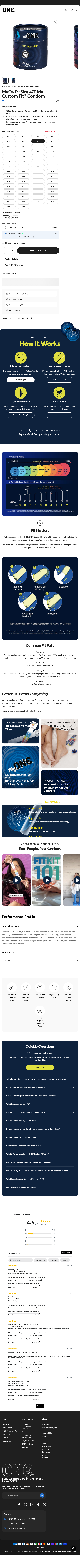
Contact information (48, 1551)
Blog (23, 1432)
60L (52, 186)
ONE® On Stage (27, 1444)
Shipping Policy (22, 294)
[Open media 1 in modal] (55, 22)
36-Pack (15, 217)
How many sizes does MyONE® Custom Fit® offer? (26, 1087)
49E (23, 146)
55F (38, 166)
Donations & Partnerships (27, 1436)
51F (52, 151)
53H (52, 161)
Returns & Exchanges (46, 1451)
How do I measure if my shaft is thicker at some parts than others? (33, 1129)
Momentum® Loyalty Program (49, 1429)
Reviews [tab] (14, 1253)
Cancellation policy (60, 1551)
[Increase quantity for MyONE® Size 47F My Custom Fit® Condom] (12, 250)
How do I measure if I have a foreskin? (21, 1137)
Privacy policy (17, 1551)
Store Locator (47, 1446)
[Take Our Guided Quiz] (20, 358)
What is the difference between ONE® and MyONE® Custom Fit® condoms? (36, 1079)
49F (38, 146)
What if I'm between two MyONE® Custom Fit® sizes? (27, 1154)
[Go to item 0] (5, 80)
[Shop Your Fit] (59, 393)
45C (8, 136)
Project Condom (28, 1441)
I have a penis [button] (12, 1280)
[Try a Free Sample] (20, 393)
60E (23, 181)
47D (8, 141)
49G (52, 146)
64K (23, 196)
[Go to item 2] (13, 80)
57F (8, 176)
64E (8, 191)
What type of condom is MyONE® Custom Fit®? (25, 1179)
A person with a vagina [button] (36, 1280)
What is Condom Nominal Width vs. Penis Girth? (25, 1112)
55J (23, 171)
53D (52, 156)
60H (8, 186)
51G (9, 156)
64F (23, 191)
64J (8, 196)
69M (23, 207)
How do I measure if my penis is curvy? (21, 1120)
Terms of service (26, 1551)
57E (52, 171)
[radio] (6, 227)
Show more (40, 1406)
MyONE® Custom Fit (9, 1431)
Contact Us (46, 1440)
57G (23, 176)
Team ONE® (26, 1447)
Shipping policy (36, 1551)
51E (38, 151)
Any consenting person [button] (51, 1308)
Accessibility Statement (46, 1456)
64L (38, 196)
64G (38, 191)
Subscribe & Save (14, 234)
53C (38, 156)
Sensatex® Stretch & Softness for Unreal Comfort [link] (56, 787)
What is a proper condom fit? (18, 1104)
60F (38, 181)
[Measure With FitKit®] (59, 358)
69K (52, 202)
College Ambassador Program (26, 1426)
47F (38, 141)
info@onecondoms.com (17, 1528)
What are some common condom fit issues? (23, 1145)
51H (23, 156)
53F (23, 161)
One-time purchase (15, 227)
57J (52, 176)
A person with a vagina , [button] (36, 1308)
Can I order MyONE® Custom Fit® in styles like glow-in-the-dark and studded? (37, 1170)
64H (52, 191)
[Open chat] (73, 1548)
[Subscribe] (42, 1495)
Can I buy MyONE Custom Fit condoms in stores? (25, 1187)
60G (52, 181)
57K (8, 181)
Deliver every (12, 237)
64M (52, 196)
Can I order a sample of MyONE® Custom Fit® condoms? (28, 1162)
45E (38, 136)
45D (23, 136)
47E (23, 141)
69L (8, 207)
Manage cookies (71, 1551)
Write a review (66, 1253)
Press (44, 1436)
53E (8, 161)
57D (38, 171)
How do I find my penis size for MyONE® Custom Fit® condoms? (31, 1096)
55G (52, 166)
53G (38, 161)
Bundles (5, 1438)
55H (8, 171)
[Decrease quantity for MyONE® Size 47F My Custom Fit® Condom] (4, 250)
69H (23, 202)
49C (52, 141)
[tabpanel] (40, 1334)
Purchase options (9, 223)
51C (9, 151)
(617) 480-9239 (16, 1524)
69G (8, 202)
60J (23, 186)
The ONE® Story (47, 1424)
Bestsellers (6, 1424)
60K (38, 186)
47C (52, 136)
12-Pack (6, 217)
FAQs (44, 1443)
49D (8, 146)
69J (38, 202)
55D (8, 166)
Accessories (6, 1441)
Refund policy (8, 1551)
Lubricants (6, 1434)
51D (23, 151)
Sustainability (47, 1433)
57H (38, 176)
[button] (40, 1230)
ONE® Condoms (7, 1428)
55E (23, 166)
